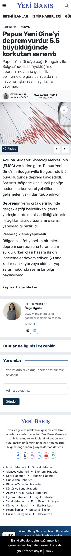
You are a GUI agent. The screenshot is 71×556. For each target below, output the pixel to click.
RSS (11, 535)
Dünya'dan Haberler (19, 480)
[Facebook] (18, 455)
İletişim (25, 505)
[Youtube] (46, 455)
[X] (25, 455)
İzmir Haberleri (16, 467)
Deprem (9, 203)
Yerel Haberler (15, 501)
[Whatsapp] (53, 455)
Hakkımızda (44, 514)
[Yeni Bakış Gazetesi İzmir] (35, 5)
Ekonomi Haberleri (47, 471)
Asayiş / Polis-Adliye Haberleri (26, 492)
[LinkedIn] (39, 455)
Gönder (11, 401)
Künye (10, 505)
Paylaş (11, 148)
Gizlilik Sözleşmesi (18, 514)
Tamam (49, 551)
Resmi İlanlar (14, 509)
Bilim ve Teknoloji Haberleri (24, 484)
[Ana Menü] (4, 5)
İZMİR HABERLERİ (46, 16)
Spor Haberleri (15, 476)
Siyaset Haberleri (17, 471)
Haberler (9, 27)
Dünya (25, 27)
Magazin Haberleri (43, 476)
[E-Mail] (28, 331)
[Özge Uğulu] (12, 311)
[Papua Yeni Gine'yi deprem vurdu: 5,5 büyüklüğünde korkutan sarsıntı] (35, 123)
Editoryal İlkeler (39, 509)
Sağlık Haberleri (44, 497)
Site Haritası (44, 505)
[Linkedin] (35, 331)
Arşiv (55, 501)
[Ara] (67, 5)
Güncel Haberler (42, 467)
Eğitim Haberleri (17, 497)
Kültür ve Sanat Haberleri (22, 488)
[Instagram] (32, 455)
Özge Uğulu (33, 308)
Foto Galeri (38, 501)
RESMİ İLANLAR (15, 16)
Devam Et (30, 324)
